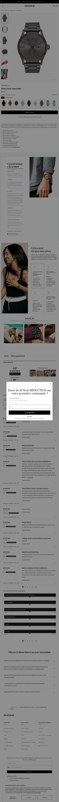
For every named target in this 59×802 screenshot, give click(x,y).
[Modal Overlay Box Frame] (29, 401)
